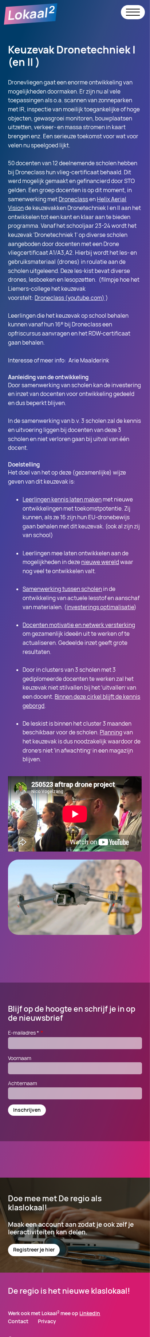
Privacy (47, 1321)
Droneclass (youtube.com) (69, 298)
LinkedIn (89, 1313)
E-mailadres (23, 1032)
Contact (18, 1321)
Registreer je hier (34, 1249)
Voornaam (19, 1058)
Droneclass (73, 199)
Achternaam (22, 1083)
